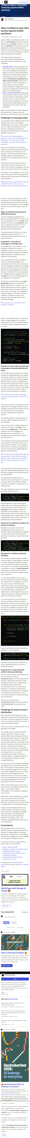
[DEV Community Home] (6, 2)
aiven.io (25, 20)
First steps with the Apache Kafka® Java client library (14, 1022)
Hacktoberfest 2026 (6, 1094)
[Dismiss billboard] (28, 1103)
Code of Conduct (11, 927)
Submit (6, 922)
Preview (14, 922)
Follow (15, 979)
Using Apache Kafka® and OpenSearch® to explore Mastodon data (13, 1004)
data (20, 37)
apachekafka (5, 37)
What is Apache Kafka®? (10, 847)
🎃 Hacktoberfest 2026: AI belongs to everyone (12, 1085)
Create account (24, 2)
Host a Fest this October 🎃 (14, 953)
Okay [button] (4, 1135)
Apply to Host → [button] (6, 965)
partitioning (14, 37)
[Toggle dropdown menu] (28, 871)
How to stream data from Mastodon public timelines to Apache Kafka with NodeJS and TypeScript (13, 1013)
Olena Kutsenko (9, 19)
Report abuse (20, 927)
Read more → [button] (6, 905)
